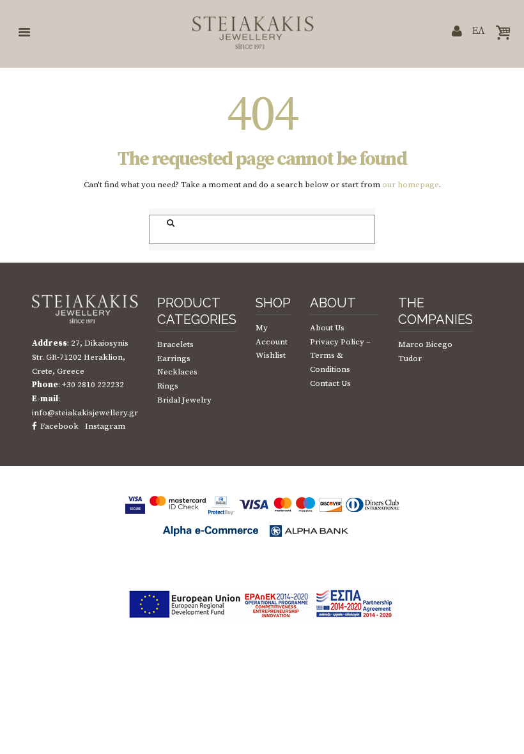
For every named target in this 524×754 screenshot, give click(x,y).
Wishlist (271, 355)
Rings (167, 386)
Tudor (410, 358)
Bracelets (175, 344)
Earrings (173, 358)
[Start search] (163, 223)
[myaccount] (457, 32)
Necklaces (177, 372)
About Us (327, 328)
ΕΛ (478, 30)
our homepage (410, 185)
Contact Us (330, 383)
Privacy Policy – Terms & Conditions (340, 355)
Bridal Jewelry (184, 400)
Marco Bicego (425, 344)
